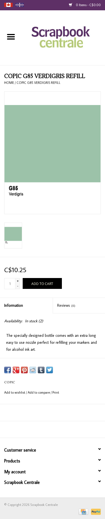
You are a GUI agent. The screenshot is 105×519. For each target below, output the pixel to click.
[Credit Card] (83, 511)
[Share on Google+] (16, 370)
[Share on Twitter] (49, 370)
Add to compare (39, 392)
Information (13, 305)
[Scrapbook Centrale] (63, 37)
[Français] (19, 5)
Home (9, 83)
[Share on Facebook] (7, 370)
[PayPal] (95, 511)
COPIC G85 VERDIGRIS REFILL (38, 83)
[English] (8, 5)
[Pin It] (24, 370)
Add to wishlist (15, 392)
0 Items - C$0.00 (88, 5)
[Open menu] (11, 36)
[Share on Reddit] (32, 370)
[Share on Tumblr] (41, 370)
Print (55, 392)
